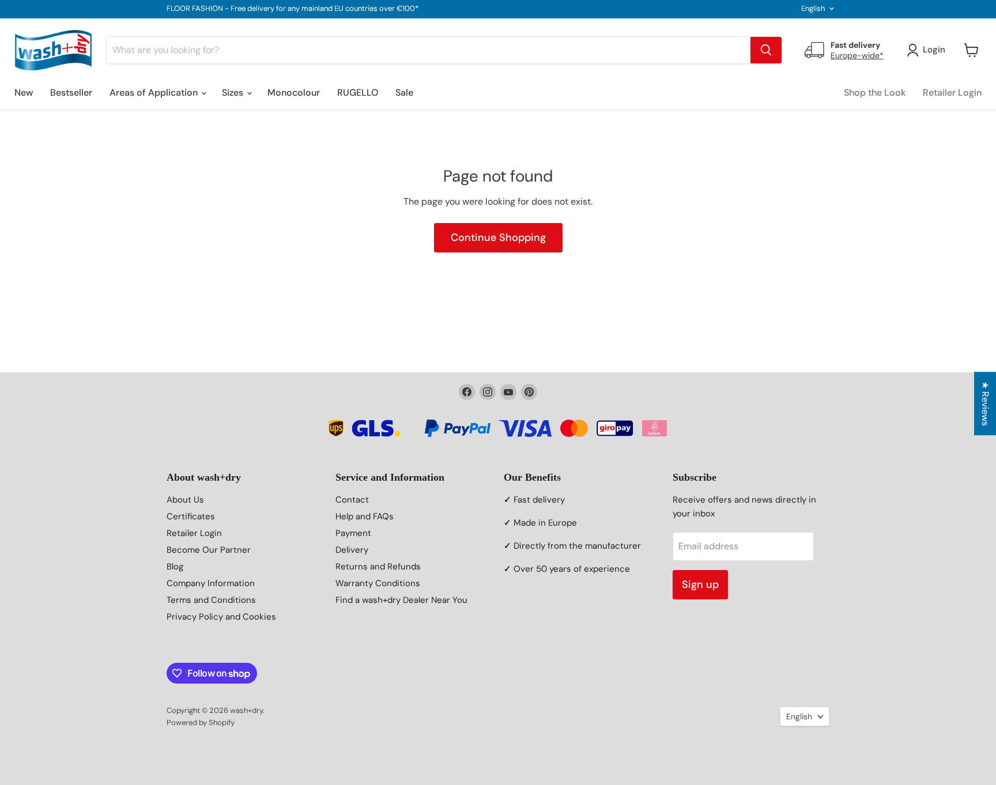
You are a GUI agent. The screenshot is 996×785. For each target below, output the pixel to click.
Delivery (351, 550)
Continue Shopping (498, 237)
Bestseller (71, 92)
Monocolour (293, 92)
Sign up (700, 584)
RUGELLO (357, 92)
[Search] (766, 50)
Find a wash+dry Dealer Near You (401, 600)
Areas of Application (155, 92)
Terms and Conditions (211, 600)
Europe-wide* (857, 55)
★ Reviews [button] (985, 403)
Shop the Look (875, 92)
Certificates (191, 516)
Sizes (234, 92)
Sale (404, 92)
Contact (352, 499)
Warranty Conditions (377, 583)
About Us (185, 499)
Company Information (211, 583)
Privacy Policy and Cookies (221, 616)
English (813, 8)
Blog (175, 566)
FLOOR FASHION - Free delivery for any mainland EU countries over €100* (292, 9)
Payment (353, 533)
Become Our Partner (209, 550)
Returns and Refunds (378, 566)
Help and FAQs (364, 516)
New (23, 92)
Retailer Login (952, 92)
